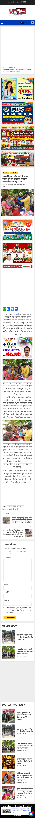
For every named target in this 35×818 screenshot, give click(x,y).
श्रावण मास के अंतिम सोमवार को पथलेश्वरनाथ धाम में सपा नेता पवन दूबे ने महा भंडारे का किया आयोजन (8, 793)
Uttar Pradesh (14, 173)
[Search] (27, 22)
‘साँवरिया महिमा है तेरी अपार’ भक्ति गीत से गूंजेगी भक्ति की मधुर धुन (8, 762)
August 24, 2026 (22, 798)
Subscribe (32, 22)
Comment (8, 557)
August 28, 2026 (22, 639)
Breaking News (12, 506)
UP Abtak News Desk (9, 185)
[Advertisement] (17, 48)
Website (7, 600)
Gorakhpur (6, 173)
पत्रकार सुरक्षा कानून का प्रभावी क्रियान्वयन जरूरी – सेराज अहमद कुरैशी (8, 716)
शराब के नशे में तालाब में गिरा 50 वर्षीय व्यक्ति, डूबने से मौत (8, 637)
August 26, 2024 (21, 185)
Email (6, 592)
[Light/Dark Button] (22, 23)
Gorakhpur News (7, 509)
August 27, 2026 (22, 656)
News (15, 509)
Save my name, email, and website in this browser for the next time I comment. (18, 610)
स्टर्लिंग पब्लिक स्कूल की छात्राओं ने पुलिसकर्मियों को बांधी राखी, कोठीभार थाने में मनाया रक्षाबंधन (8, 777)
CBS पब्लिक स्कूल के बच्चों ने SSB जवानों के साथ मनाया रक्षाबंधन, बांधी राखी (8, 652)
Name (6, 584)
